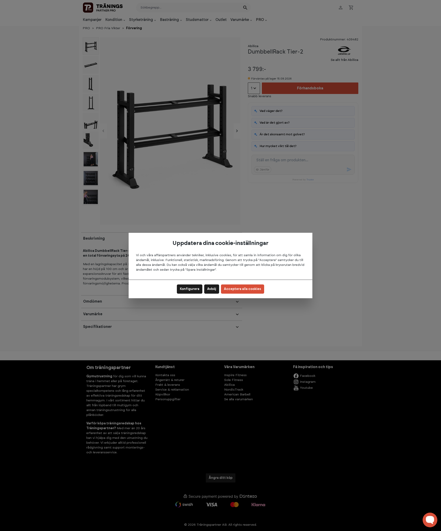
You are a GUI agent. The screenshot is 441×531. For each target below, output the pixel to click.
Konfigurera (189, 289)
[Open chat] (430, 520)
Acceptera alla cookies (242, 289)
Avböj (211, 289)
